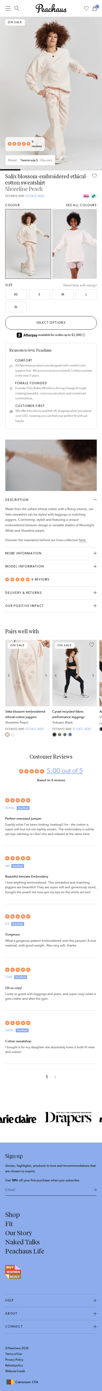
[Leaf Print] (59, 734)
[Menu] (7, 8)
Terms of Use (13, 1354)
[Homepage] (51, 8)
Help (9, 1300)
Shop (12, 1214)
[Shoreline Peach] (28, 244)
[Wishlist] (86, 8)
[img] (51, 800)
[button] (19, 144)
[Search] (16, 8)
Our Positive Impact (24, 606)
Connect (14, 1326)
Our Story (18, 1233)
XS (16, 294)
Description (17, 500)
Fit (9, 1224)
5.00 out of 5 (65, 770)
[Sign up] (95, 1190)
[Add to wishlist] (94, 176)
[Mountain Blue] (70, 734)
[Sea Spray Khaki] (64, 734)
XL (16, 307)
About (11, 1313)
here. (83, 540)
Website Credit (15, 1371)
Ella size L (46, 160)
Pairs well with (22, 631)
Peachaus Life (24, 1251)
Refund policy (14, 1365)
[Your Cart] (95, 8)
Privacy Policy (14, 1360)
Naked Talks (22, 1242)
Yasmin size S (29, 160)
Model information (24, 566)
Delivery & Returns (23, 593)
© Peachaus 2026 (17, 1348)
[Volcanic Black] (54, 734)
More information (23, 553)
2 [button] (55, 1077)
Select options (51, 322)
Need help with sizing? (80, 285)
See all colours (81, 205)
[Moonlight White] (74, 244)
